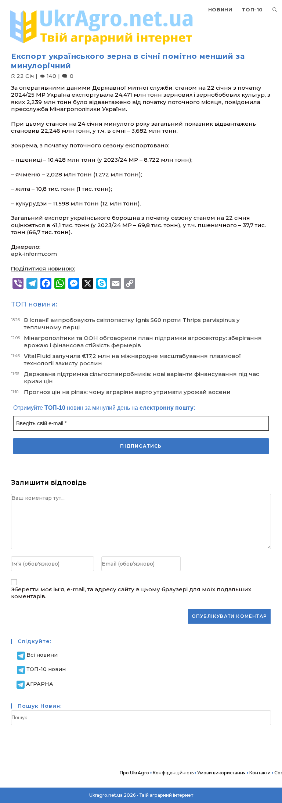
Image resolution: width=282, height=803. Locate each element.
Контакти (260, 772)
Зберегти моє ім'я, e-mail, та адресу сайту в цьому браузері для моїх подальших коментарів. (131, 593)
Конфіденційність (173, 772)
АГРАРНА (39, 684)
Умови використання (221, 772)
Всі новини (42, 655)
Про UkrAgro (134, 772)
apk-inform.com (34, 253)
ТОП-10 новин (46, 669)
